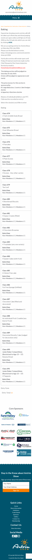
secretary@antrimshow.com (16, 12)
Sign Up (16, 490)
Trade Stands (16, 512)
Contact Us (16, 519)
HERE (10, 42)
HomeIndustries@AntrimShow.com (13, 68)
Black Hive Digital (19, 558)
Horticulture (15, 26)
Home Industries (22, 26)
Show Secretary (16, 528)
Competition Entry (8, 26)
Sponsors (16, 514)
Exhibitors (16, 510)
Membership (16, 521)
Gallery (16, 516)
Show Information (16, 508)
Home (2, 26)
